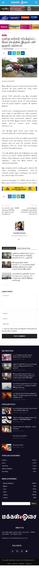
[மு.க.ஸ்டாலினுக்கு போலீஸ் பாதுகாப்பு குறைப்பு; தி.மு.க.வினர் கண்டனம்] (6, 357)
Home (3, 32)
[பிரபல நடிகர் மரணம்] (6, 447)
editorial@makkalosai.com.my (18, 538)
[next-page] (6, 285)
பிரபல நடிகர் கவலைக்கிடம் (20, 436)
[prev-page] (3, 285)
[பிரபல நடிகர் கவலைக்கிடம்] (6, 438)
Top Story (4, 258)
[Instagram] (17, 551)
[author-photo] (19, 230)
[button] (3, 2)
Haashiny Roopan (9, 48)
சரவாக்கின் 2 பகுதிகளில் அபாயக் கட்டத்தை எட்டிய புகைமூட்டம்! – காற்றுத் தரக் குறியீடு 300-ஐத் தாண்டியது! (25, 385)
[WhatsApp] (18, 53)
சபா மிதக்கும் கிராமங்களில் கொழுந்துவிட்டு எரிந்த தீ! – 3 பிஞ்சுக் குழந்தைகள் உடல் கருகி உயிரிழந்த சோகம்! (25, 395)
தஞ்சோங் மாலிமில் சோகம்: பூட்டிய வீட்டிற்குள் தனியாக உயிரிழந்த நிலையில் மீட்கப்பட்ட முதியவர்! (23, 255)
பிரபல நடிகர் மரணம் (18, 445)
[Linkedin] (23, 53)
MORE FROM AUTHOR (23, 248)
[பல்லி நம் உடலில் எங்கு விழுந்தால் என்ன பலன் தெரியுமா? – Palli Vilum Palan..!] (6, 420)
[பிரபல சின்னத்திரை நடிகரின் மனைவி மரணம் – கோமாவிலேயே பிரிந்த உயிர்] (6, 410)
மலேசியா (9, 32)
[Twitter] (14, 53)
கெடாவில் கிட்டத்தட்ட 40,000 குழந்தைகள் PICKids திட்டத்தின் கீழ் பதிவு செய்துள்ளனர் (10, 211)
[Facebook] (10, 53)
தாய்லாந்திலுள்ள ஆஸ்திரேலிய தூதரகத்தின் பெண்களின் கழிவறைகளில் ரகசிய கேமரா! (29, 211)
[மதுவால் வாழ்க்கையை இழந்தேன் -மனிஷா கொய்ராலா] (6, 429)
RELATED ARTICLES (9, 248)
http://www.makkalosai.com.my (19, 235)
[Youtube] (26, 551)
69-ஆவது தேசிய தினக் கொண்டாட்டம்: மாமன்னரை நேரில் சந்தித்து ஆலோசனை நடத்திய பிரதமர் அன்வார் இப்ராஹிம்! (24, 375)
